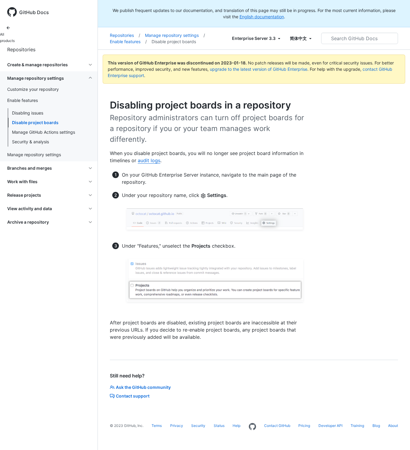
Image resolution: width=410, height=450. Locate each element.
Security (198, 425)
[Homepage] (252, 427)
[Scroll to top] (397, 437)
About (393, 425)
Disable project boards (35, 122)
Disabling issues (27, 112)
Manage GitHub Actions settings (43, 132)
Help (236, 425)
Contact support (132, 395)
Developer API (330, 425)
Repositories (21, 49)
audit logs (149, 160)
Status (219, 425)
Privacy (176, 425)
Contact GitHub (277, 425)
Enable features (128, 41)
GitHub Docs (34, 12)
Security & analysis (30, 141)
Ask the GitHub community (143, 387)
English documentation (262, 16)
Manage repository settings (175, 35)
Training (357, 425)
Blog (376, 425)
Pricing (304, 425)
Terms (157, 425)
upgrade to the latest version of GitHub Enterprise (258, 69)
